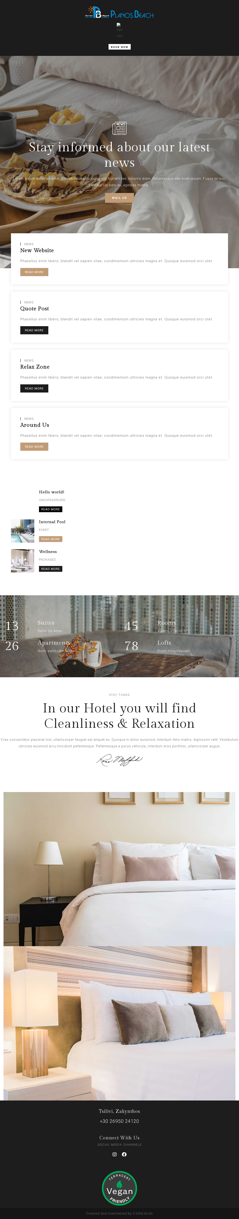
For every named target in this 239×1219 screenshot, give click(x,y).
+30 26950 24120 (119, 1121)
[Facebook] (124, 1154)
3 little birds (143, 1213)
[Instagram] (115, 1154)
